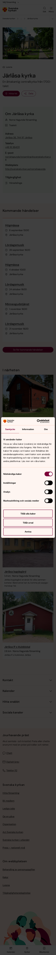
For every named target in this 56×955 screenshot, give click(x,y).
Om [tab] (46, 429)
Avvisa (28, 531)
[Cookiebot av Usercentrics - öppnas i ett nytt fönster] (40, 421)
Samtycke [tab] (10, 429)
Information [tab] (28, 429)
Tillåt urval (28, 522)
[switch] (49, 483)
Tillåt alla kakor (28, 513)
